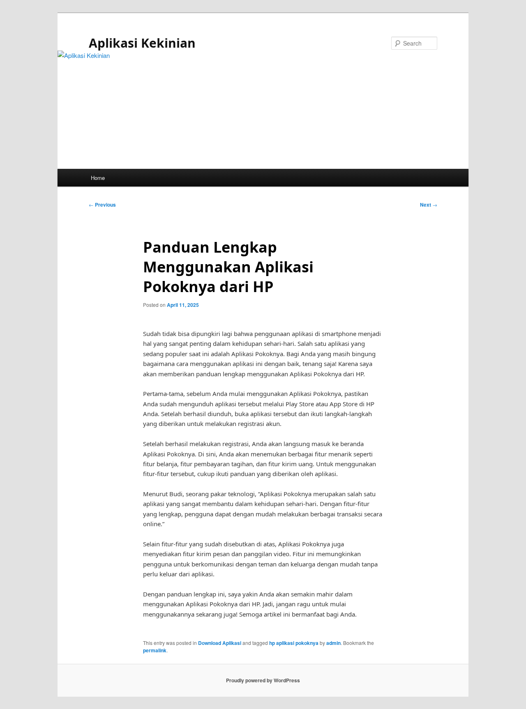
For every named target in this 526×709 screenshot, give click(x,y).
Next (428, 204)
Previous (102, 204)
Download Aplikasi (219, 643)
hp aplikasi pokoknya (293, 643)
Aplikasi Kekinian (142, 43)
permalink (154, 650)
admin (333, 643)
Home (98, 178)
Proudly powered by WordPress (263, 680)
